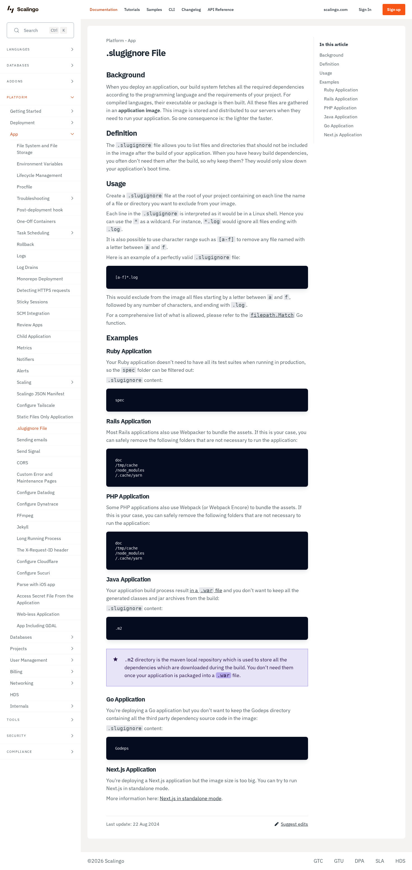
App (132, 40)
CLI (172, 9)
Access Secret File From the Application (45, 599)
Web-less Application (38, 614)
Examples (329, 82)
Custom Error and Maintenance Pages (37, 477)
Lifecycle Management (39, 175)
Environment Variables (40, 164)
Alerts (23, 370)
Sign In (365, 9)
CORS (22, 462)
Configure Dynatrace (37, 504)
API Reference (221, 9)
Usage (326, 73)
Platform (115, 40)
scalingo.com (336, 9)
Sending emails (32, 439)
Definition (329, 64)
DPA (359, 861)
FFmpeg (25, 515)
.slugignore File (32, 428)
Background (331, 55)
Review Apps (30, 324)
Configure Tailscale (36, 405)
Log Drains (27, 267)
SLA (380, 861)
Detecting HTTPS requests (43, 290)
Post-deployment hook (40, 210)
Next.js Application (343, 134)
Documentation (103, 9)
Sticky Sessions (32, 301)
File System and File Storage (37, 149)
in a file (206, 590)
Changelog (191, 9)
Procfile (24, 187)
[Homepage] (22, 9)
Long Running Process (39, 538)
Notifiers (25, 359)
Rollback (25, 244)
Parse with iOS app (36, 584)
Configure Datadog (35, 492)
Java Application (340, 116)
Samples (154, 9)
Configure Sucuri (33, 573)
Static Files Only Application (45, 416)
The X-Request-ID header (42, 550)
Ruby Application (341, 90)
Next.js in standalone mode (190, 798)
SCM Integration (33, 313)
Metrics (24, 347)
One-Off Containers (36, 221)
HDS (14, 694)
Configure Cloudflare (37, 561)
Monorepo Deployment (40, 278)
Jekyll (22, 527)
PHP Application (340, 107)
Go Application (338, 125)
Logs (21, 256)
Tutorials (132, 9)
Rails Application (341, 98)
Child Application (34, 336)
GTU (339, 861)
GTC (318, 861)
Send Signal (28, 451)
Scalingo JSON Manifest (40, 393)
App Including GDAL (37, 625)
